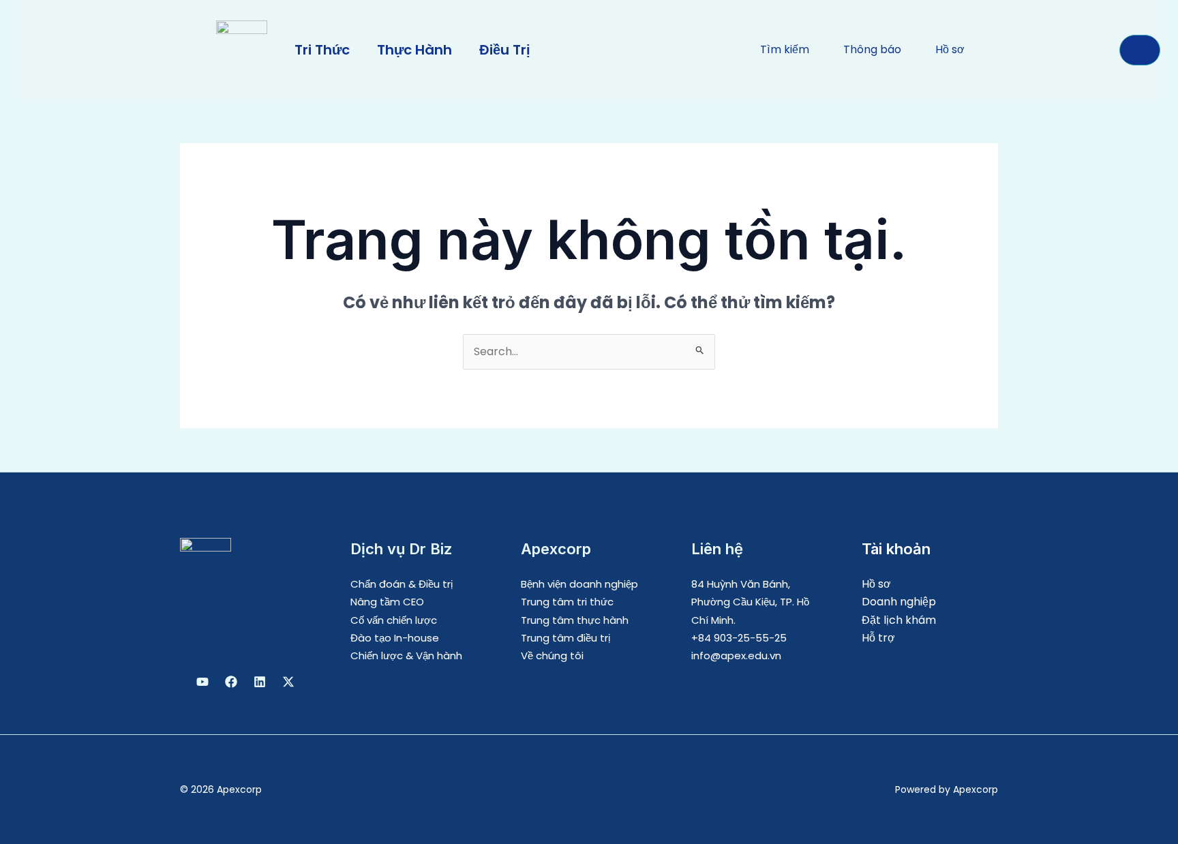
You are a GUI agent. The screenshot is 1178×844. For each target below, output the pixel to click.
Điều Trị (504, 49)
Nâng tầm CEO (387, 601)
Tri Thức (322, 49)
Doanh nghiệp (899, 601)
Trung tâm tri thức (567, 601)
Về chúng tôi (552, 655)
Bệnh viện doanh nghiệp (579, 584)
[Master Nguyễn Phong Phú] (288, 682)
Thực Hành (414, 49)
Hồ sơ (876, 584)
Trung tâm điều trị (565, 638)
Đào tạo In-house (394, 638)
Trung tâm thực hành (575, 620)
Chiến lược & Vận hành (406, 655)
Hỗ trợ (878, 638)
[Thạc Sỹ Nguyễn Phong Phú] (231, 682)
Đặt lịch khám (899, 620)
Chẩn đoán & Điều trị (401, 584)
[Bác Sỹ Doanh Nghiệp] (202, 682)
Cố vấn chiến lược (393, 620)
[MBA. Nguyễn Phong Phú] (260, 682)
